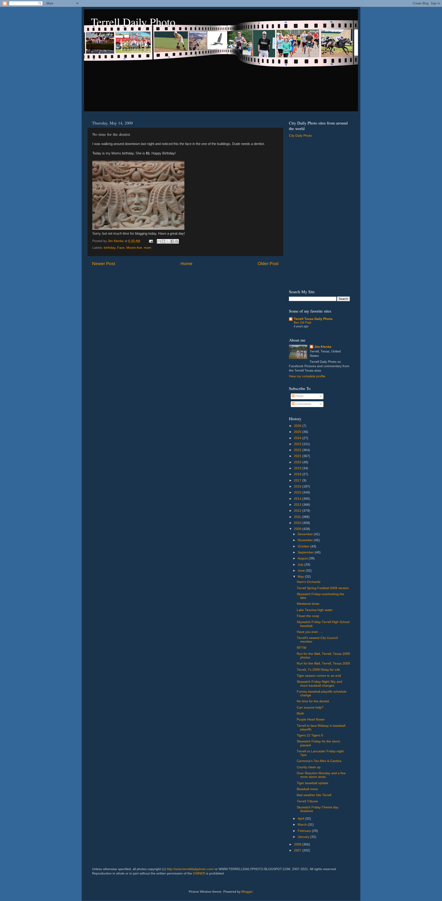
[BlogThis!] (163, 241)
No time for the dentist (313, 701)
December (306, 534)
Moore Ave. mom (138, 247)
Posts (298, 396)
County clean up (308, 767)
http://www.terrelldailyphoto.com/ (190, 869)
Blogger (247, 891)
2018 (298, 474)
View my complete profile (307, 376)
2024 (298, 438)
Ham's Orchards (308, 582)
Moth (300, 713)
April (301, 818)
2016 (298, 486)
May (301, 576)
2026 (298, 426)
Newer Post (103, 263)
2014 (298, 498)
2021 (298, 456)
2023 (298, 444)
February (305, 831)
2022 (298, 450)
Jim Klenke (323, 347)
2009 (298, 529)
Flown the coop (308, 616)
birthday (109, 247)
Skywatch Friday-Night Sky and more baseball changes (319, 683)
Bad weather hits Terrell (314, 795)
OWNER (199, 873)
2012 (298, 510)
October (304, 546)
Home (186, 263)
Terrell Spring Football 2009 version (323, 588)
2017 (298, 480)
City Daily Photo (300, 135)
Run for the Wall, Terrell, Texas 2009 (323, 663)
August (303, 558)
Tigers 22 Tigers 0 (310, 735)
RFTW (301, 648)
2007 (298, 850)
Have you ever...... (310, 632)
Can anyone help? (310, 707)
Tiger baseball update (312, 783)
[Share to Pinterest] (176, 241)
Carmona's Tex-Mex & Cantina (319, 761)
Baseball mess (307, 789)
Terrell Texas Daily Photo (313, 319)
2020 (298, 462)
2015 (298, 492)
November (306, 540)
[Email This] (159, 241)
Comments (302, 404)
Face (121, 247)
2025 (298, 432)
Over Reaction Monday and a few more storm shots (321, 775)
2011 (298, 517)
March (303, 824)
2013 (298, 504)
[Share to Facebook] (172, 241)
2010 (298, 523)
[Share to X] (168, 241)
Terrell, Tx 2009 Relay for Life (318, 669)
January (304, 837)
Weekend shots (308, 604)
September (306, 552)
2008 (298, 844)
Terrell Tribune (307, 801)
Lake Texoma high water (315, 610)
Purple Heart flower (311, 719)
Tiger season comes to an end (319, 675)
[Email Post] (150, 241)
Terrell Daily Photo (133, 21)
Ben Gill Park (302, 322)
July (301, 564)
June (302, 570)
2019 (298, 468)
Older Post (268, 263)
